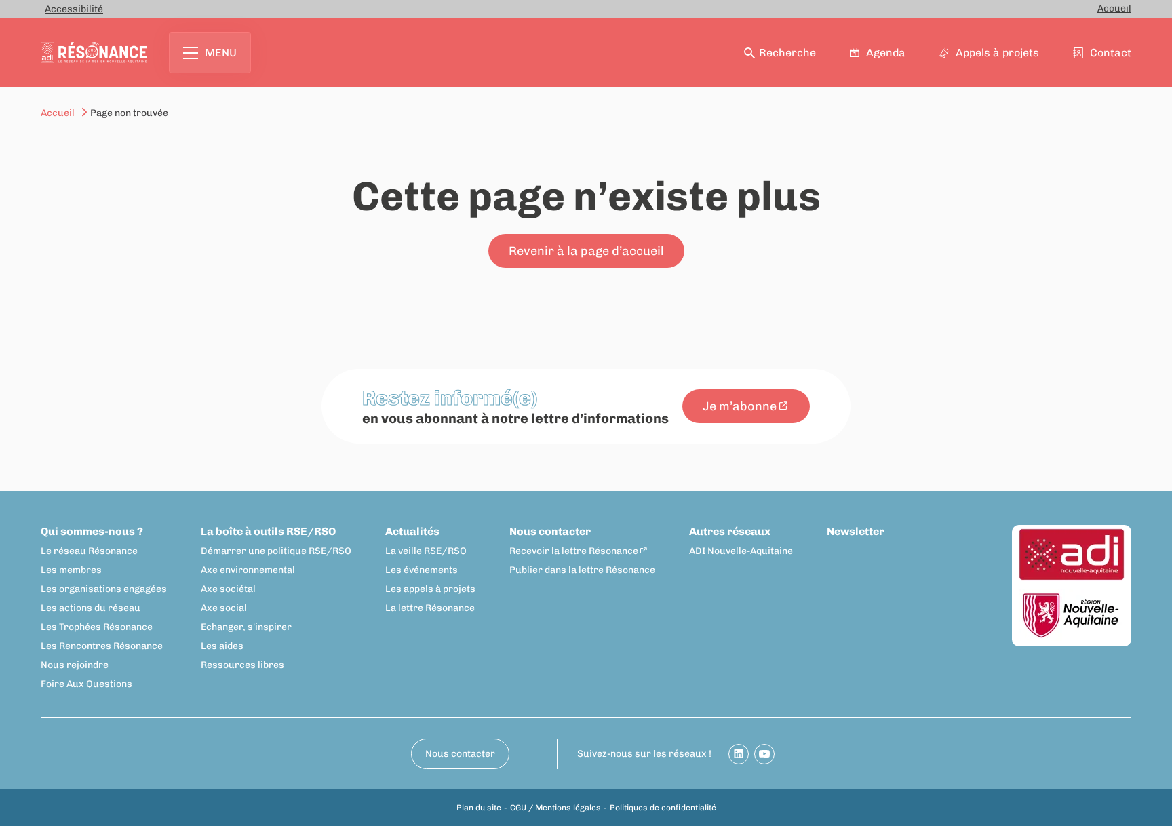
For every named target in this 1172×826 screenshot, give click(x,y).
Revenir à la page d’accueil (586, 250)
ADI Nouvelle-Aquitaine (741, 551)
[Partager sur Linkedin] (738, 754)
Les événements (421, 570)
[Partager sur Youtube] (764, 754)
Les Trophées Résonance (97, 627)
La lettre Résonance (430, 608)
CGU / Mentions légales (555, 807)
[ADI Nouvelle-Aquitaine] (1072, 555)
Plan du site (478, 807)
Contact (1110, 52)
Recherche (787, 52)
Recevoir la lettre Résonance (573, 551)
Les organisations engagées (104, 589)
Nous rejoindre (75, 665)
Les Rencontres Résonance (102, 646)
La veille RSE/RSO (426, 551)
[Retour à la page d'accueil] (93, 52)
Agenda (885, 52)
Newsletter (855, 531)
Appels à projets (997, 52)
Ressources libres (242, 665)
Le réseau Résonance (89, 551)
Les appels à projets (430, 589)
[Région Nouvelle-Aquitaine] (1072, 616)
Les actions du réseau (90, 608)
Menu (221, 52)
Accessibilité (74, 9)
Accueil (1114, 8)
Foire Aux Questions (86, 684)
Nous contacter (550, 531)
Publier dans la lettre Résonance (582, 570)
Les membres (71, 570)
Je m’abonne (740, 406)
